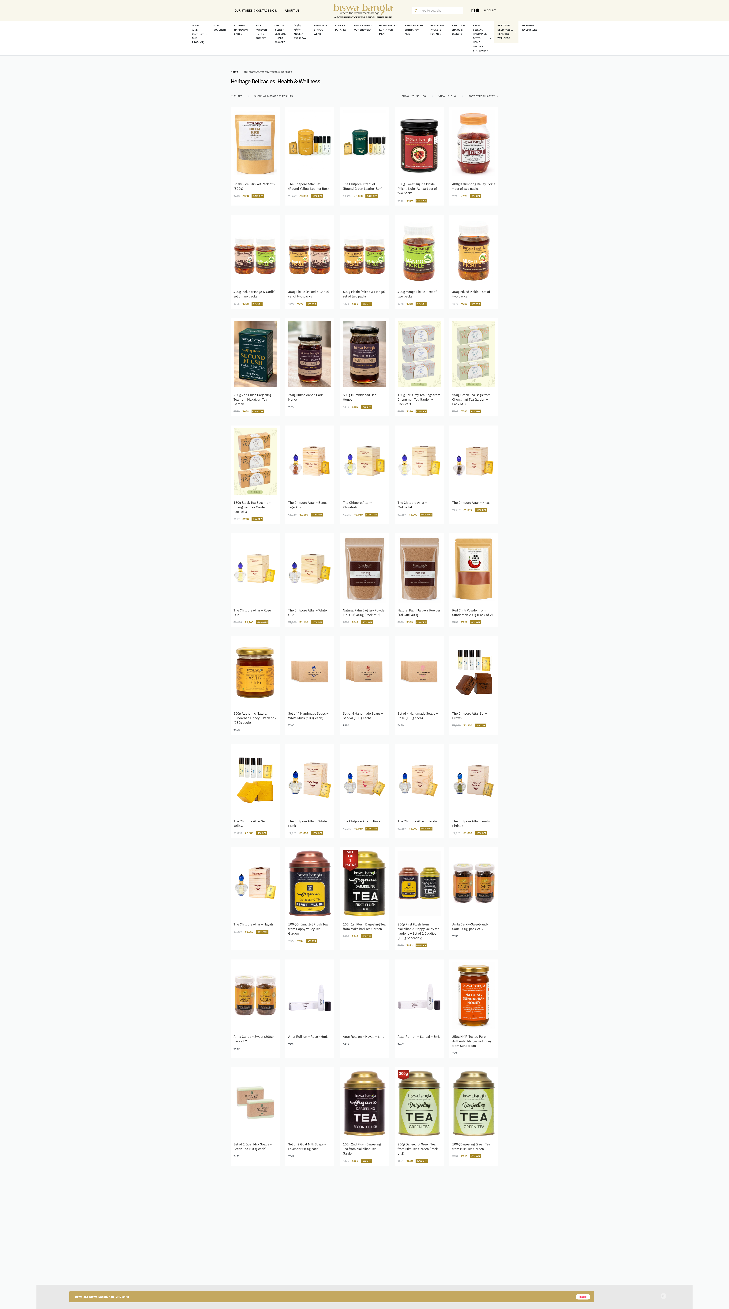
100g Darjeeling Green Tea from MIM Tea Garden (471, 1146)
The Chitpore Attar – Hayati (253, 924)
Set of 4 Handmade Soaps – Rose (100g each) (418, 715)
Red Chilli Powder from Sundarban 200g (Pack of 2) (472, 612)
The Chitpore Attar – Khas (471, 503)
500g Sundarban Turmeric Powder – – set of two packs (308, 1254)
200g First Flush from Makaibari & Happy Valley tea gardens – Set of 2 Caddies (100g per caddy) (418, 931)
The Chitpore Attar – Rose (361, 821)
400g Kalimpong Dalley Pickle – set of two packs (473, 186)
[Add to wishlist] (270, 117)
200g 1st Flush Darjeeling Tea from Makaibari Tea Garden (364, 926)
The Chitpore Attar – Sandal (418, 821)
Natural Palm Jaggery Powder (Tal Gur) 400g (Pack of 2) (364, 612)
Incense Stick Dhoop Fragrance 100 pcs (413, 1254)
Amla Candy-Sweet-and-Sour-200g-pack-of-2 (470, 926)
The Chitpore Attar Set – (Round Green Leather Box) (363, 186)
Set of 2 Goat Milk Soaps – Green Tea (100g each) (253, 1146)
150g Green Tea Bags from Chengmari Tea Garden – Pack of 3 (471, 399)
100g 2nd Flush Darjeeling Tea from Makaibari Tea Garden (362, 1149)
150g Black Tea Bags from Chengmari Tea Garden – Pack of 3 (252, 507)
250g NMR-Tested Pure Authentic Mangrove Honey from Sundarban (472, 1041)
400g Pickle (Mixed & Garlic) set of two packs (308, 294)
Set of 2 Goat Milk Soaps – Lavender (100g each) (307, 1146)
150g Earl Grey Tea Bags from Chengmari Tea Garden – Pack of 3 (419, 399)
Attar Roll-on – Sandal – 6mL (419, 1037)
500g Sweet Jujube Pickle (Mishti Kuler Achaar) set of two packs (417, 188)
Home (234, 71)
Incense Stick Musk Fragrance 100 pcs (466, 1254)
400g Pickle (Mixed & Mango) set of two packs (364, 294)
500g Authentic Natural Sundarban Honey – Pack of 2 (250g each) (255, 718)
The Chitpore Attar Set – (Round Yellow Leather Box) (308, 186)
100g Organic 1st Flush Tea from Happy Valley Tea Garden (308, 929)
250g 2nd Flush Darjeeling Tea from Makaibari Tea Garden (252, 399)
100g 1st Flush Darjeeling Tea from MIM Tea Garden (255, 1254)
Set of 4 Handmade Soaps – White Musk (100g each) (308, 715)
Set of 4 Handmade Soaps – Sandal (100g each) (363, 715)
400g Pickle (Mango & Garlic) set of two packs (255, 294)
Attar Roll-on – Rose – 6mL (308, 1037)
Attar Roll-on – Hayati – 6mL (363, 1037)
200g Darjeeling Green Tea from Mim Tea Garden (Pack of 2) (418, 1149)
